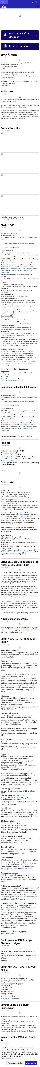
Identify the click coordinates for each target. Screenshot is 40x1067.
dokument (14, 74)
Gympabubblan (31, 1027)
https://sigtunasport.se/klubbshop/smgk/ (12, 380)
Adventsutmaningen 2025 (14, 619)
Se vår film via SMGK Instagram (10, 998)
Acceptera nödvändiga (15, 1063)
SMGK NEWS (7, 225)
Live (15, 1029)
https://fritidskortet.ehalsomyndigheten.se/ (13, 554)
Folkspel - (6, 442)
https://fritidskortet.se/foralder (27, 550)
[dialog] (20, 1055)
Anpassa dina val (7, 1059)
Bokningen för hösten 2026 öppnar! (19, 387)
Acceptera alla (31, 1063)
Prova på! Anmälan (10, 128)
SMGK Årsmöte (9, 54)
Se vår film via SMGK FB (8, 997)
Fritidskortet (7, 91)
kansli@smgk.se (23, 369)
